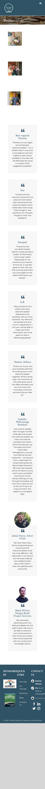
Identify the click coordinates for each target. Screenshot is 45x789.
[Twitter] (34, 708)
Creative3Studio (36, 720)
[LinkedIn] (38, 703)
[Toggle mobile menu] (40, 3)
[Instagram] (38, 708)
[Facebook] (34, 703)
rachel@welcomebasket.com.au (38, 698)
